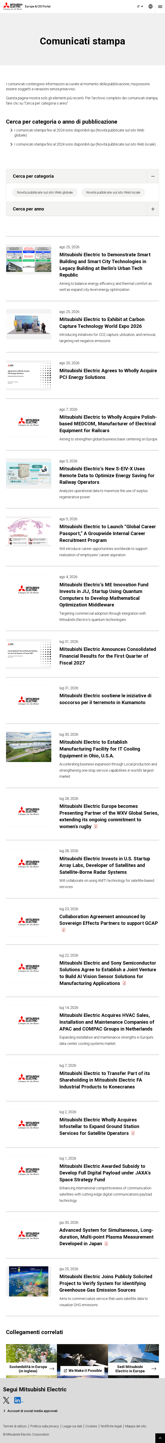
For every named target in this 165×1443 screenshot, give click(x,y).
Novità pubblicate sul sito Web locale (113, 192)
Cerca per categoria (33, 176)
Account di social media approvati (32, 1411)
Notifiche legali (111, 1426)
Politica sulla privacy (44, 1426)
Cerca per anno (28, 208)
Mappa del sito (135, 1426)
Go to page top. (160, 1438)
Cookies (91, 1426)
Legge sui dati (72, 1426)
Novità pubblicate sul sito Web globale (45, 192)
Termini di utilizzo (15, 1426)
